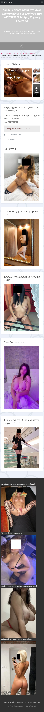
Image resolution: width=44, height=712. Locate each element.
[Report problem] (21, 46)
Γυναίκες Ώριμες (30, 31)
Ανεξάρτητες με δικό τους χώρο (15, 31)
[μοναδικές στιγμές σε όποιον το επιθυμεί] (18, 509)
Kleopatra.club (10, 2)
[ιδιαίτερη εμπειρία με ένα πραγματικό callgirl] (18, 613)
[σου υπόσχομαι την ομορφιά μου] (21, 242)
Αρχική (6, 702)
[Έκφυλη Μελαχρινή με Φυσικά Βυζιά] (21, 308)
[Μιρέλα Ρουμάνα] (21, 378)
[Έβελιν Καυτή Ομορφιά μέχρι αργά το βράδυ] (21, 448)
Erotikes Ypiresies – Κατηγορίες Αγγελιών (25, 702)
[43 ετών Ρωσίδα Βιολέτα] (18, 560)
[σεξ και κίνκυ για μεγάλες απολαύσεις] (18, 668)
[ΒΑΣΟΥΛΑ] (21, 177)
